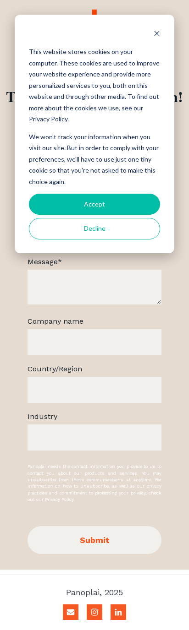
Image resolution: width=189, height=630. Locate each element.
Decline (95, 228)
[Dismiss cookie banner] (157, 34)
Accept (94, 204)
